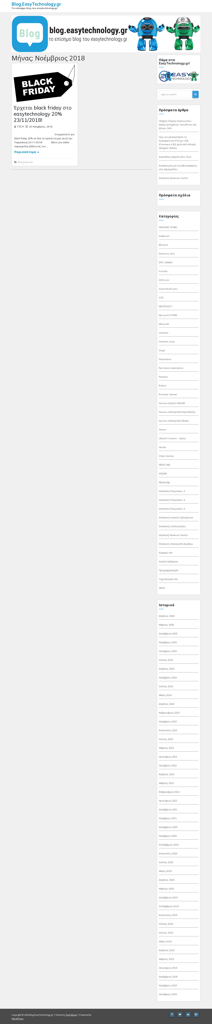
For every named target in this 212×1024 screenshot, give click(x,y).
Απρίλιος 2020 (167, 879)
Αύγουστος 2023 (168, 730)
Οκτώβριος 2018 (168, 994)
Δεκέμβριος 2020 (168, 827)
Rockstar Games (168, 394)
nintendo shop (167, 341)
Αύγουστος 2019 (168, 915)
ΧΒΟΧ (162, 587)
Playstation (165, 359)
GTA (161, 297)
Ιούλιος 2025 (166, 659)
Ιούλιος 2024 (166, 686)
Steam (162, 429)
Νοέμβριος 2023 (168, 721)
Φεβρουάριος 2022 (169, 791)
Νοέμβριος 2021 (168, 818)
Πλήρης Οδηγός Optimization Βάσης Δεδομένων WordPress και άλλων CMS (177, 125)
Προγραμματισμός (169, 570)
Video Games (166, 455)
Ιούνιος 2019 (166, 932)
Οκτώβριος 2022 (168, 765)
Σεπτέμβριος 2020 (169, 844)
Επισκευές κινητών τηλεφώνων (176, 517)
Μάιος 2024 (165, 695)
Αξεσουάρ (164, 482)
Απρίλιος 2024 (167, 703)
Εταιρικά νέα (25, 162)
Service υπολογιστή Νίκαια (174, 420)
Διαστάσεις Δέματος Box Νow (175, 156)
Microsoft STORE (168, 315)
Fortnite (163, 271)
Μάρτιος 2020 (166, 888)
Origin (162, 350)
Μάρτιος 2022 (166, 783)
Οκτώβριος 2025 (168, 651)
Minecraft (164, 324)
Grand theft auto (168, 288)
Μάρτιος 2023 (166, 747)
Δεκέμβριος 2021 (168, 809)
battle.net (164, 236)
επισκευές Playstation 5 (172, 508)
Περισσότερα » (26, 152)
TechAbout (71, 1015)
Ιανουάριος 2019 (168, 967)
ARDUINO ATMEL (168, 227)
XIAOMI (163, 473)
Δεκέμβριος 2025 (168, 633)
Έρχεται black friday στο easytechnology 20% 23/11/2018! (43, 114)
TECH (21, 126)
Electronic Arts (167, 253)
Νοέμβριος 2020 (168, 835)
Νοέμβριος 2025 (168, 642)
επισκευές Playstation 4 (172, 499)
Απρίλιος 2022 (167, 774)
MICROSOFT (165, 306)
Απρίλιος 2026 (167, 615)
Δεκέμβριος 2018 (168, 976)
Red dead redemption (171, 368)
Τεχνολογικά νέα (168, 579)
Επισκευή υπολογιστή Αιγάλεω (176, 543)
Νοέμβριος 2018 (168, 985)
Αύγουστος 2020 (168, 853)
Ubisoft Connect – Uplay (172, 438)
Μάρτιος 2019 (166, 959)
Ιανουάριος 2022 (168, 800)
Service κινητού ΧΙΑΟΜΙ (172, 403)
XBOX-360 (164, 464)
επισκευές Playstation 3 (172, 491)
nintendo (164, 332)
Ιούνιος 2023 (166, 739)
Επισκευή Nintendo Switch (173, 178)
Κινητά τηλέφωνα (168, 561)
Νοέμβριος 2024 (168, 677)
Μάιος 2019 (165, 941)
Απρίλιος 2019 (167, 950)
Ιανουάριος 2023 (168, 756)
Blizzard (163, 244)
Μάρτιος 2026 (166, 624)
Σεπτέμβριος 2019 (169, 906)
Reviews (163, 376)
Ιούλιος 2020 (166, 862)
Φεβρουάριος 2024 (169, 712)
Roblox (162, 385)
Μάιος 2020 (165, 871)
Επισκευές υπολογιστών (172, 526)
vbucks (162, 447)
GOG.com (164, 280)
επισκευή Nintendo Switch (173, 535)
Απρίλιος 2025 (167, 668)
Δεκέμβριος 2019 (168, 897)
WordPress (17, 1018)
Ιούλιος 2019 (166, 923)
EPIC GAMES (166, 262)
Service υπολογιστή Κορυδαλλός (177, 411)
